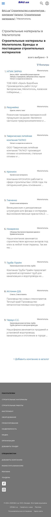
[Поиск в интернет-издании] (41, 3)
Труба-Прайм (14, 262)
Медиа (5, 435)
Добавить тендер (10, 446)
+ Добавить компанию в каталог (31, 359)
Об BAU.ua (14, 507)
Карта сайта (38, 511)
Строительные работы (12, 405)
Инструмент (7, 411)
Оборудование (9, 417)
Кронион (11, 171)
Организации (8, 441)
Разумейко (13, 107)
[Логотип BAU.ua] (24, 2)
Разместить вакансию (12, 466)
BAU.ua (6, 10)
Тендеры (6, 477)
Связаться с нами (26, 507)
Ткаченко (12, 200)
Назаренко (13, 229)
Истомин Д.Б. (14, 291)
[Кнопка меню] (3, 3)
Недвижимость (9, 429)
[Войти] (47, 3)
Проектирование (10, 423)
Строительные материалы (14, 399)
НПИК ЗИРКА (14, 71)
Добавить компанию (12, 460)
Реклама (6, 472)
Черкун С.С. (13, 320)
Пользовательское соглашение (20, 511)
